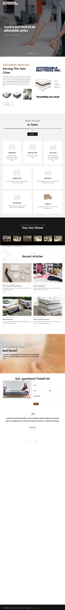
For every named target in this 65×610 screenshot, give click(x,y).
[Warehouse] (27, 238)
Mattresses (12, 284)
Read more (7, 104)
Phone (36, 390)
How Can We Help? (37, 396)
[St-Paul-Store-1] (7, 238)
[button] (29, 441)
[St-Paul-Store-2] (58, 238)
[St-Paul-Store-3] (48, 238)
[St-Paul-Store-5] (17, 238)
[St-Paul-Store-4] (37, 238)
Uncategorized (44, 284)
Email (51, 390)
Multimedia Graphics (35, 608)
